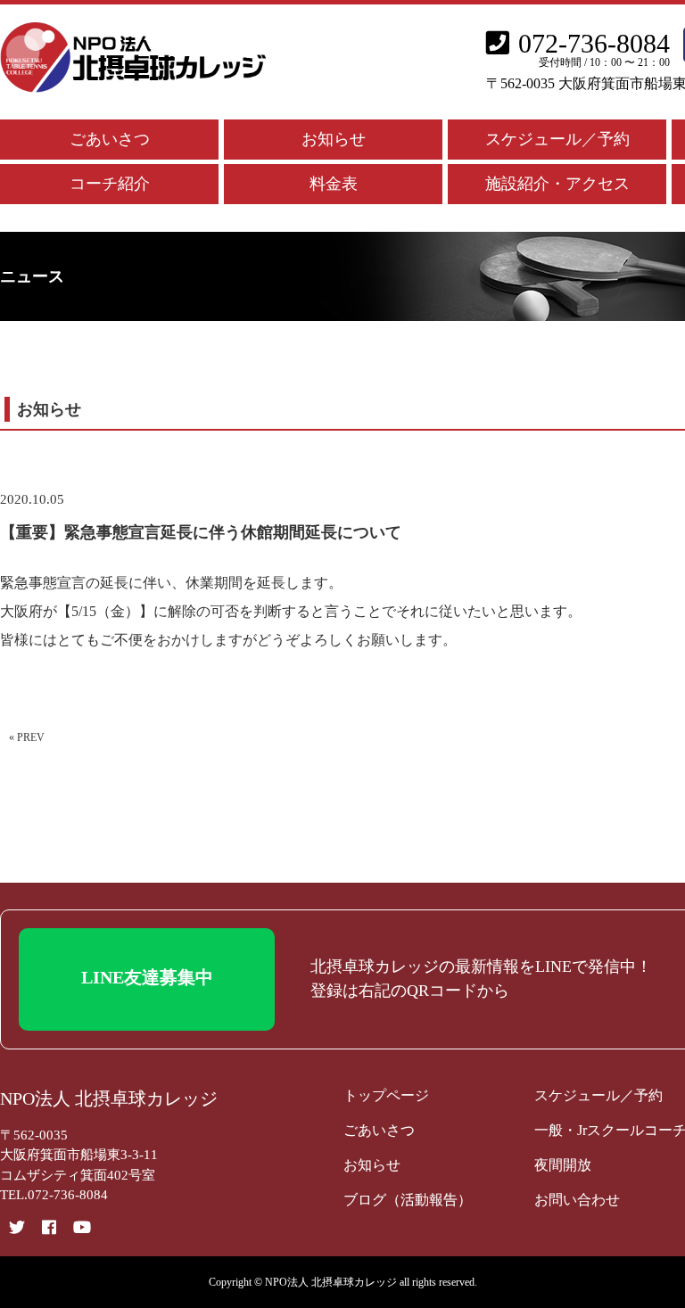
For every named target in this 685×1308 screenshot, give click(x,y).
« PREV (27, 737)
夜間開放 (562, 1164)
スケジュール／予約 (557, 139)
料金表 (333, 184)
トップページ (386, 1095)
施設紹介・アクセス (557, 184)
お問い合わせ (577, 1199)
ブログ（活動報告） (407, 1199)
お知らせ (333, 139)
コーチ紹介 (110, 184)
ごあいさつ (110, 139)
